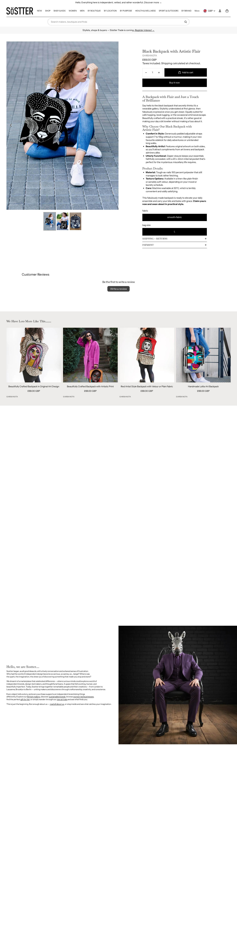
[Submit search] (185, 22)
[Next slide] (114, 125)
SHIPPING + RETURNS (154, 238)
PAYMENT (148, 244)
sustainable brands (57, 696)
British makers (33, 696)
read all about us (57, 704)
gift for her (25, 699)
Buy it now (174, 82)
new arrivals (62, 699)
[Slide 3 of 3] (75, 221)
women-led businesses (83, 696)
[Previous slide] (10, 125)
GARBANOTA (149, 55)
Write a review (118, 288)
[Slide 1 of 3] (49, 221)
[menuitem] (39, 10)
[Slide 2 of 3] (62, 221)
